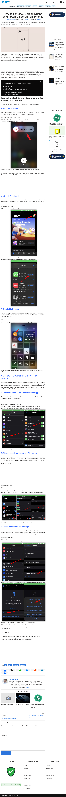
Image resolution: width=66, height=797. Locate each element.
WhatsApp (22, 665)
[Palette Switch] (60, 2)
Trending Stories (20, 6)
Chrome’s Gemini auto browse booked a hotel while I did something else (56, 58)
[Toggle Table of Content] (40, 82)
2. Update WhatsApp (8, 86)
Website (33, 730)
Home (16, 2)
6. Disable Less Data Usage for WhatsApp (13, 92)
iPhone (27, 2)
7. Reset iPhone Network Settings (11, 94)
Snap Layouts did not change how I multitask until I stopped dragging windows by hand (56, 46)
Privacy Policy (49, 778)
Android (22, 2)
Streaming (44, 2)
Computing (51, 2)
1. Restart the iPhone (8, 84)
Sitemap (48, 782)
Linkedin (27, 687)
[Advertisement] (23, 66)
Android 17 (28, 6)
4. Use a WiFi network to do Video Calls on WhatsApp (15, 89)
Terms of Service (50, 775)
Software (26, 785)
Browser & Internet (35, 2)
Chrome (34, 6)
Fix (5, 665)
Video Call (15, 665)
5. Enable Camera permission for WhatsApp (13, 91)
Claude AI (48, 6)
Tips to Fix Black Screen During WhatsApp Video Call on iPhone (16, 83)
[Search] (63, 2)
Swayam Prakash (11, 19)
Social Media (27, 782)
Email (18, 730)
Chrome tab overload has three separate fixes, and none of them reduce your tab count (56, 81)
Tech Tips (26, 792)
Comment (4, 735)
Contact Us (48, 772)
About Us (48, 765)
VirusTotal (17, 784)
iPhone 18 (41, 6)
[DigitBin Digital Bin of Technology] (7, 2)
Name (3, 730)
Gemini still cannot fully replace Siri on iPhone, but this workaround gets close (57, 70)
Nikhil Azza (39, 19)
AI (56, 2)
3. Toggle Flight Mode (8, 88)
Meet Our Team (49, 768)
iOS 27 (54, 6)
